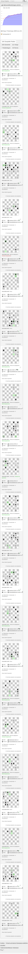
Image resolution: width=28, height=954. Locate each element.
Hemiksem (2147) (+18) (13, 258)
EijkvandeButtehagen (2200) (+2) (15, 482)
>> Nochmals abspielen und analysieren (13, 85)
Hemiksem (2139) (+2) (13, 590)
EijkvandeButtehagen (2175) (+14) (16, 149)
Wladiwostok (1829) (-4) (13, 739)
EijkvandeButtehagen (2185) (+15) (16, 519)
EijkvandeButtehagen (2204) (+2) (15, 408)
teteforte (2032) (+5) (13, 923)
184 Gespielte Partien (8, 41)
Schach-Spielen (5, 1)
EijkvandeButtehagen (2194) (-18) (15, 260)
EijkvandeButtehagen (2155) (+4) (15, 741)
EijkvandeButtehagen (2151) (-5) (15, 888)
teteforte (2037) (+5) (13, 886)
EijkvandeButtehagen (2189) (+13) (16, 112)
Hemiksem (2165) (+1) (13, 220)
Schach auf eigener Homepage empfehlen (17, 943)
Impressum (16, 947)
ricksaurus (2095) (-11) (13, 73)
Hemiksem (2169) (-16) (13, 702)
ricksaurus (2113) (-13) (13, 110)
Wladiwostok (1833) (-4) (13, 776)
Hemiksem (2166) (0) (13, 183)
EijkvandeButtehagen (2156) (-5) (15, 925)
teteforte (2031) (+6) (13, 812)
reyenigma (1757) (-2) (13, 406)
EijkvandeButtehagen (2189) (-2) (15, 592)
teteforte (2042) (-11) (13, 850)
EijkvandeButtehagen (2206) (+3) (15, 371)
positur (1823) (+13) (13, 331)
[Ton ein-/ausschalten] (27, 1)
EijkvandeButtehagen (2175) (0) (15, 185)
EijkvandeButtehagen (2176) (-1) (15, 222)
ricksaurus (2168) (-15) (13, 517)
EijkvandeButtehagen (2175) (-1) (15, 666)
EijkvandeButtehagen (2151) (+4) (15, 778)
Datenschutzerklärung (6, 947)
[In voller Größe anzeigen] (11, 59)
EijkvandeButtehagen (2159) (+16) (16, 704)
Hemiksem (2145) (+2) (13, 294)
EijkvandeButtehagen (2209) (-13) (15, 333)
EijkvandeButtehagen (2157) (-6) (15, 814)
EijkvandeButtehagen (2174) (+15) (16, 630)
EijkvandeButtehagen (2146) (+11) (15, 852)
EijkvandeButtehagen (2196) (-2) (15, 296)
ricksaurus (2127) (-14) (13, 147)
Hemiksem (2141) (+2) (13, 553)
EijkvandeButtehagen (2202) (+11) (15, 75)
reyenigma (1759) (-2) (13, 443)
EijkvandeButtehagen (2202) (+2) (15, 445)
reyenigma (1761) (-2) (13, 480)
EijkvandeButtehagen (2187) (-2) (15, 555)
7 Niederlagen (6, 48)
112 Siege (15, 44)
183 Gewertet (6, 44)
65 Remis (15, 48)
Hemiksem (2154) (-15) (13, 628)
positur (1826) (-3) (12, 369)
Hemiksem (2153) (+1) (13, 664)
